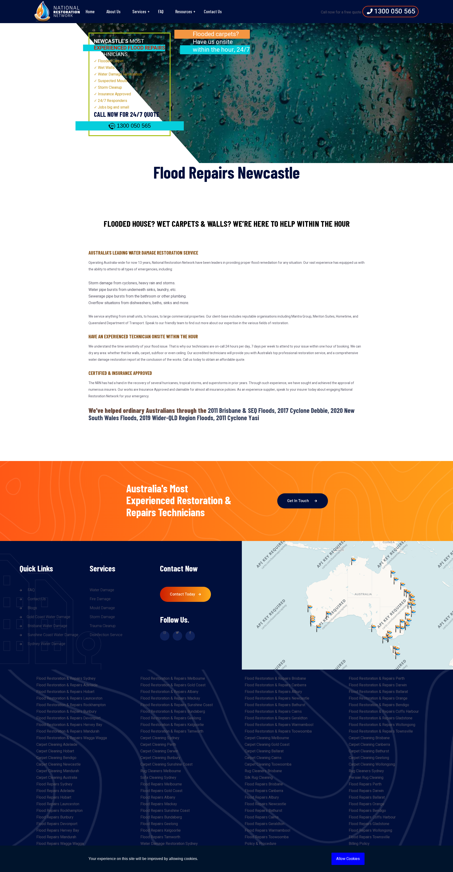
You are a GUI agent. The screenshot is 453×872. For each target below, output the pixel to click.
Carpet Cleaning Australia (56, 777)
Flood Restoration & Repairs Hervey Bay (69, 725)
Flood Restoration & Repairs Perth (377, 678)
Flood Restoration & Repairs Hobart (65, 692)
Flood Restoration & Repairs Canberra (275, 685)
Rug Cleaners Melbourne (160, 771)
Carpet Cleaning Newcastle (58, 764)
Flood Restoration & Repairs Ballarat (378, 692)
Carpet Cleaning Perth (158, 744)
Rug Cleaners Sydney (366, 771)
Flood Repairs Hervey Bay (57, 830)
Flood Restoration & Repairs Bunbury (66, 711)
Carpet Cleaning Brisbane (369, 738)
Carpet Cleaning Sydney (159, 738)
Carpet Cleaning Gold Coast (267, 744)
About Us (113, 11)
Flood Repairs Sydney (54, 784)
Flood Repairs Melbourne (161, 784)
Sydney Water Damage (46, 644)
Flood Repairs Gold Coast (161, 791)
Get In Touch (298, 501)
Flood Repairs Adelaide (55, 791)
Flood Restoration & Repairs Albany (169, 692)
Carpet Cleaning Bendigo (56, 758)
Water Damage (102, 590)
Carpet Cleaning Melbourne (267, 738)
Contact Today (183, 594)
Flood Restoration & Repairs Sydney (66, 678)
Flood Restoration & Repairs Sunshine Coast (176, 705)
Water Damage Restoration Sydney (169, 844)
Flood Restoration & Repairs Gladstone (380, 718)
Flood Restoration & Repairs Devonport (68, 718)
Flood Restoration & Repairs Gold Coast (173, 685)
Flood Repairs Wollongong (370, 830)
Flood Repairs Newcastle (265, 804)
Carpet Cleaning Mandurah (57, 771)
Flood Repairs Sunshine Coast (165, 810)
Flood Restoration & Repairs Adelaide (67, 685)
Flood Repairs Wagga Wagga (60, 844)
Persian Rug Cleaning (366, 777)
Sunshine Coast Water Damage (52, 635)
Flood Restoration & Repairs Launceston (69, 698)
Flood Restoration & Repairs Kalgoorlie (172, 725)
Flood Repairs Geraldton (264, 824)
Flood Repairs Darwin (366, 791)
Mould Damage (102, 608)
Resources (183, 11)
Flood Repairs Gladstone (369, 824)
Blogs (32, 608)
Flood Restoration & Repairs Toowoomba (278, 731)
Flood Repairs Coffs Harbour (372, 817)
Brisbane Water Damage (47, 626)
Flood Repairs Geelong (159, 824)
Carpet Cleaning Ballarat (264, 751)
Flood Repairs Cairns (262, 817)
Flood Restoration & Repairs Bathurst (275, 705)
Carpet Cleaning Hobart (55, 751)
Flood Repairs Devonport (56, 824)
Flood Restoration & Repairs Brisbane (275, 678)
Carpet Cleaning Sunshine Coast (166, 764)
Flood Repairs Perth (365, 784)
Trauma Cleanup (103, 626)
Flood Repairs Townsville (369, 837)
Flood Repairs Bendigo (367, 810)
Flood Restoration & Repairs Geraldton (276, 718)
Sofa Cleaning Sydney (158, 777)
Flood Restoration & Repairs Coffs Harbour (384, 711)
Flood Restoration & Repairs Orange (378, 698)
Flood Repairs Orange (366, 804)
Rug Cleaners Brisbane (263, 771)
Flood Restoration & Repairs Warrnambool (279, 725)
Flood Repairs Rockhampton (59, 810)
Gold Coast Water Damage (48, 617)
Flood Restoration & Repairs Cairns (273, 711)
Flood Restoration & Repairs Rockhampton (71, 705)
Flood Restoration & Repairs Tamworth (171, 731)
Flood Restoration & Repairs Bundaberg (172, 711)
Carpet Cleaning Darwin (159, 751)
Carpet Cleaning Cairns (263, 758)
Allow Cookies (348, 859)
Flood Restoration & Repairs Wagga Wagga (71, 738)
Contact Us (213, 11)
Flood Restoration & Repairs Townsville (381, 731)
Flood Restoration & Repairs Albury (273, 692)
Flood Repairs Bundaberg (161, 817)
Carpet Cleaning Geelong (369, 758)
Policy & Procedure (260, 844)
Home (90, 11)
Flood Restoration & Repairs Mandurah (67, 731)
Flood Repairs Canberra (264, 791)
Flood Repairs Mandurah (56, 837)
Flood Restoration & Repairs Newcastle (277, 698)
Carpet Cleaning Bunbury (160, 758)
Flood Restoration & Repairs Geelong (170, 718)
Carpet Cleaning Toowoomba (268, 764)
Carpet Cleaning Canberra (369, 744)
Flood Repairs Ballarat (367, 797)
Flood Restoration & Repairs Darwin (378, 685)
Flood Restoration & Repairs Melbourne (172, 678)
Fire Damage (100, 599)
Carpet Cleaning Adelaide (56, 744)
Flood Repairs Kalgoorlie (160, 830)
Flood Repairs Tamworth (160, 837)
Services (139, 11)
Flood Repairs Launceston (57, 804)
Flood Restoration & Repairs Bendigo (379, 705)
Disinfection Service (106, 635)
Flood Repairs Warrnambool (267, 830)
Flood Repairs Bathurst (263, 810)
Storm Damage (102, 617)
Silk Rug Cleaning (259, 777)
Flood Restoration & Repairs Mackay (170, 698)
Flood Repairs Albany (157, 797)
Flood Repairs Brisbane (264, 784)
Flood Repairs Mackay (158, 804)
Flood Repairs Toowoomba (267, 837)
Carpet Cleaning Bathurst (369, 751)
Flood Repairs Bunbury (54, 817)
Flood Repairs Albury (262, 797)
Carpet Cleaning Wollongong (372, 764)
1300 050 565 (394, 11)
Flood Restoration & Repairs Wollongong (382, 725)
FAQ (161, 11)
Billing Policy (359, 844)
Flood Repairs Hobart (53, 797)
